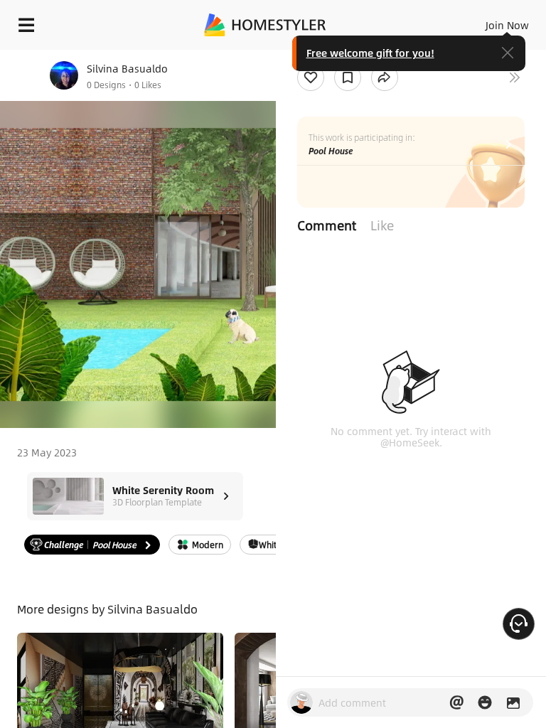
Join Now (507, 25)
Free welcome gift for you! (370, 53)
